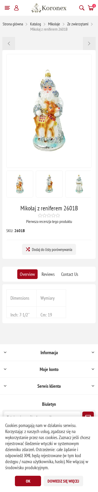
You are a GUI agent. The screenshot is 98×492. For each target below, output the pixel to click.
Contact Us (69, 274)
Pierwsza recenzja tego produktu (49, 221)
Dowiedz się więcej (63, 481)
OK (28, 481)
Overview (27, 274)
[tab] (27, 274)
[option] (19, 184)
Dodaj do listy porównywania (52, 249)
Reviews (48, 274)
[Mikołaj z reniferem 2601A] (9, 43)
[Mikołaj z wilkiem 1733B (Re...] (89, 43)
